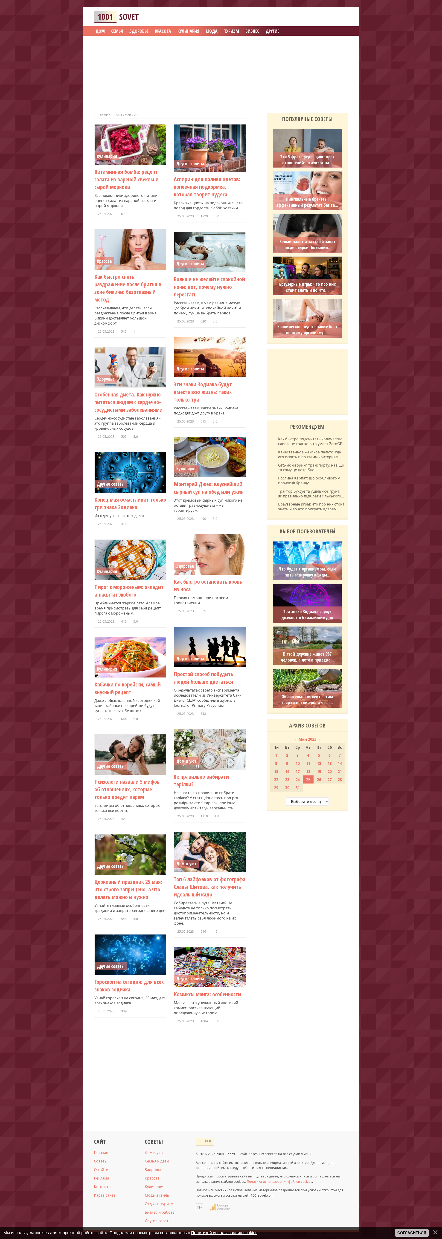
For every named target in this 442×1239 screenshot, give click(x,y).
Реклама (101, 1178)
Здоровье (105, 379)
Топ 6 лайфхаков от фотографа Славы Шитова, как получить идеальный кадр (209, 886)
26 (319, 779)
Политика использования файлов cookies (279, 1181)
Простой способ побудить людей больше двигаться (203, 677)
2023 (118, 115)
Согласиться (411, 1233)
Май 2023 (307, 739)
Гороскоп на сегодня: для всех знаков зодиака (129, 985)
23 (287, 779)
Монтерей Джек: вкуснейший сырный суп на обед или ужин (209, 487)
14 (340, 763)
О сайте (101, 1169)
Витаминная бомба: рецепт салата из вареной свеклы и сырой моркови (126, 179)
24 (298, 779)
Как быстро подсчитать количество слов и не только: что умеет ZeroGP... (311, 441)
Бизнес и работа (159, 1212)
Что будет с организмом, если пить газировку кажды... (307, 572)
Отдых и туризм (159, 1203)
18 (308, 771)
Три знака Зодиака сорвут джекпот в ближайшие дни (307, 615)
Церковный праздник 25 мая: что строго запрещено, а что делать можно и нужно (128, 889)
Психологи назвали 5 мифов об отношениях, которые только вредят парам (127, 789)
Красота (104, 261)
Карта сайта (105, 1195)
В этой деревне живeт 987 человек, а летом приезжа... (307, 657)
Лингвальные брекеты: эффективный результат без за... (307, 202)
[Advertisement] (221, 72)
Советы (100, 1161)
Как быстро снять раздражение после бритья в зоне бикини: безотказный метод (127, 288)
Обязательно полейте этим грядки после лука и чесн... (307, 700)
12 (319, 763)
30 (287, 787)
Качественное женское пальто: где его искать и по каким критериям (309, 454)
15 (276, 771)
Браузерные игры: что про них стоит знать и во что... (307, 287)
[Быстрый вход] (341, 16)
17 (298, 771)
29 (276, 787)
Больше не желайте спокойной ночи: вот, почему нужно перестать (209, 286)
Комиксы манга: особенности (207, 994)
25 (308, 779)
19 (319, 771)
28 (340, 779)
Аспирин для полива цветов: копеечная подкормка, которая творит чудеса (207, 186)
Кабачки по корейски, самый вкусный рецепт (127, 688)
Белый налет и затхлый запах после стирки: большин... (307, 245)
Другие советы (190, 164)
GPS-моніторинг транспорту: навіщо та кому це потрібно (311, 468)
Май (128, 115)
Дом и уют (186, 761)
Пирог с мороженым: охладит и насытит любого (129, 590)
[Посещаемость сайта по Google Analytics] (220, 1207)
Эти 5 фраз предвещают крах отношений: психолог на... (307, 160)
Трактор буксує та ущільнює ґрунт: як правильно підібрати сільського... (311, 494)
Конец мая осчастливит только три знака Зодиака (130, 503)
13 (330, 763)
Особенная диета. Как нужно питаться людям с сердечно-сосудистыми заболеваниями (128, 401)
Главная (104, 115)
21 (340, 771)
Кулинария (107, 156)
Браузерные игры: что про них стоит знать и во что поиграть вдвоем (311, 507)
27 (330, 779)
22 (276, 779)
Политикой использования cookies (224, 1232)
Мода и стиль (157, 1195)
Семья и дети (157, 1161)
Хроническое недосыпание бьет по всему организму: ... (307, 330)
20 (330, 771)
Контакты (102, 1186)
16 (287, 771)
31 (298, 787)
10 (298, 763)
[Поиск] (328, 16)
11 (308, 763)
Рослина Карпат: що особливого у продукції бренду (309, 480)
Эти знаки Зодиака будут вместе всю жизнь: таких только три (203, 391)
